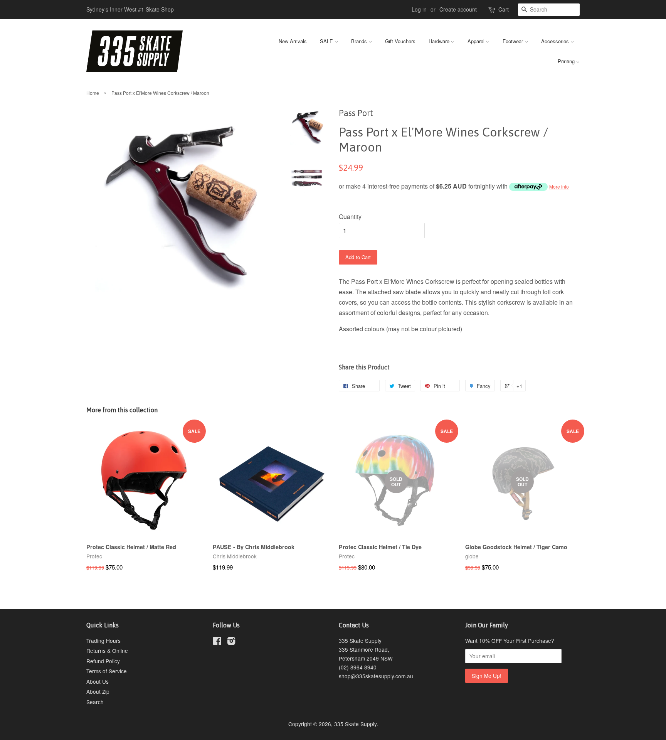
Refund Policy (103, 661)
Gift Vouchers (400, 41)
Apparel (477, 41)
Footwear (514, 41)
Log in (419, 9)
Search (95, 702)
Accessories (555, 41)
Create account (458, 9)
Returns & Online (107, 650)
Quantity (350, 216)
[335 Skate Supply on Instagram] (231, 642)
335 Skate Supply (355, 724)
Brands (359, 41)
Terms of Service (106, 671)
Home (92, 92)
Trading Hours (103, 640)
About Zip (97, 691)
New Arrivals (293, 41)
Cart (503, 9)
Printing (567, 61)
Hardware (440, 41)
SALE (327, 41)
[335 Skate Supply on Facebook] (217, 642)
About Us (97, 681)
